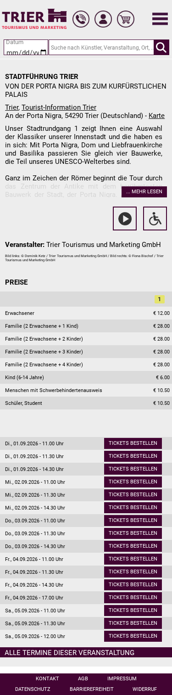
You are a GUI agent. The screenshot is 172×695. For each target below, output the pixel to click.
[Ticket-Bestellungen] (81, 19)
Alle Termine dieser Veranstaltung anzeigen (69, 653)
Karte (157, 116)
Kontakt (47, 679)
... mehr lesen (144, 192)
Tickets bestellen (133, 443)
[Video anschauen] (125, 218)
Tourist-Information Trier (59, 107)
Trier (11, 107)
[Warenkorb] (125, 19)
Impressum (122, 679)
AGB (83, 679)
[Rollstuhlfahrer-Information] (155, 218)
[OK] (161, 47)
